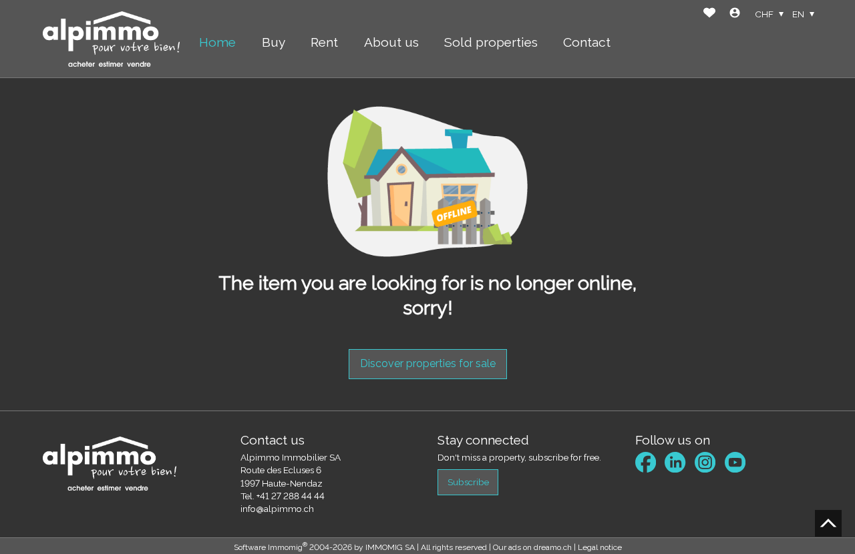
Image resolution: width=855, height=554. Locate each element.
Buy (273, 42)
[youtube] (735, 462)
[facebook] (645, 462)
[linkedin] (675, 462)
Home (217, 42)
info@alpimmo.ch (277, 508)
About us (391, 42)
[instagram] (705, 462)
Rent (324, 42)
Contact (587, 42)
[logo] (111, 39)
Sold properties (491, 42)
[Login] (735, 14)
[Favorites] (709, 14)
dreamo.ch (553, 547)
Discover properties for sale (428, 363)
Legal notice (600, 547)
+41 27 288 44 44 (290, 496)
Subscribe (468, 482)
